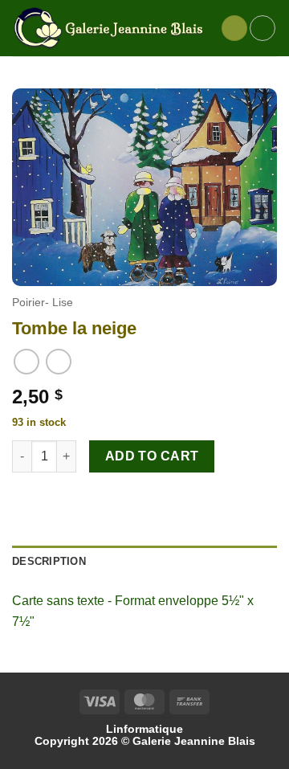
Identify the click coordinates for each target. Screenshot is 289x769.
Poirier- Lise (42, 303)
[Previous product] (58, 361)
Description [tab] (49, 561)
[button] (234, 28)
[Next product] (26, 361)
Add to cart (152, 456)
